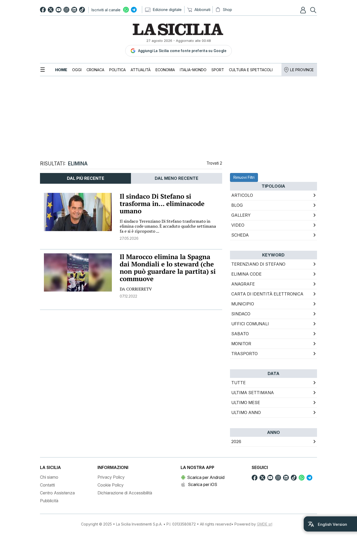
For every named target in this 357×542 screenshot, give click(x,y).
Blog (237, 205)
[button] (304, 10)
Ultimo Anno (246, 412)
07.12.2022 (128, 296)
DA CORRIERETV (136, 289)
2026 (236, 441)
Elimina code (246, 274)
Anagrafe (243, 284)
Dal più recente (85, 178)
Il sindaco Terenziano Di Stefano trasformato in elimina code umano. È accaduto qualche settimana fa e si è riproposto (168, 226)
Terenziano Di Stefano (258, 264)
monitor (241, 343)
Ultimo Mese (245, 402)
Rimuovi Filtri (244, 177)
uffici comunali (250, 323)
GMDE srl (264, 524)
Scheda (240, 235)
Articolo (242, 195)
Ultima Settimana (252, 392)
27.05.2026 (129, 238)
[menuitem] (61, 69)
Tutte (238, 382)
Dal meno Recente (176, 178)
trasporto (244, 353)
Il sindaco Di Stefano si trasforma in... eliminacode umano (162, 203)
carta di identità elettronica (267, 294)
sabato (240, 333)
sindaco (240, 313)
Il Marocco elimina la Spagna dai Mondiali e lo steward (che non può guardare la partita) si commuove (168, 268)
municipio (242, 303)
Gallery (241, 215)
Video (237, 225)
